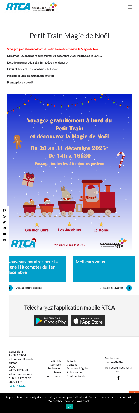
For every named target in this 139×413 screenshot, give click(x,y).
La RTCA (55, 361)
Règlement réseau (54, 370)
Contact (72, 364)
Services (55, 364)
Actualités (73, 361)
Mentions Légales (78, 368)
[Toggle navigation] (130, 6)
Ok (69, 406)
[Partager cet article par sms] (4, 234)
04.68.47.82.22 (16, 385)
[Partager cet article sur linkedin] (4, 228)
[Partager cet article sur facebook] (4, 210)
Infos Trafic (53, 376)
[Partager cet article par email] (4, 240)
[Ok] (134, 403)
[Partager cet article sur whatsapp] (4, 216)
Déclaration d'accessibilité (114, 360)
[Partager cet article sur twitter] (4, 222)
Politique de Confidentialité (76, 374)
